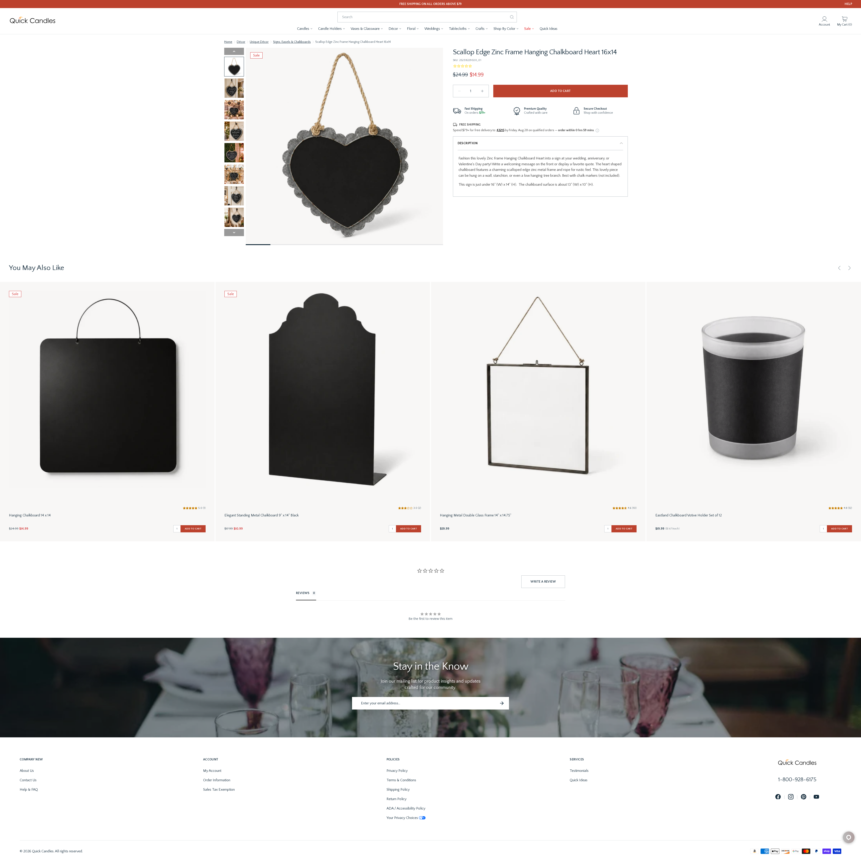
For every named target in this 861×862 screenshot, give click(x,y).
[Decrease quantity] (459, 91)
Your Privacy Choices (402, 818)
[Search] (512, 17)
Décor (241, 42)
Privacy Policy (397, 771)
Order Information (216, 780)
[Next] (849, 268)
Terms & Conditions (401, 780)
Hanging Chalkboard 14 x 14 (30, 515)
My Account (212, 771)
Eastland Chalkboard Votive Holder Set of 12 (688, 515)
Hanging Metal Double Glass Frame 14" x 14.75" (475, 515)
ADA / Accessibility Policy (406, 808)
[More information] (597, 130)
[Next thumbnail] (234, 232)
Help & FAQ (29, 790)
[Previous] (839, 268)
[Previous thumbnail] (234, 51)
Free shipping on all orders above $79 (430, 4)
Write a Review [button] (543, 581)
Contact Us (28, 780)
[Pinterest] (803, 797)
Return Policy (397, 799)
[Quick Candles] (32, 21)
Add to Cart (560, 91)
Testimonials (579, 771)
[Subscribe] (501, 703)
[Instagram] (791, 797)
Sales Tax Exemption (219, 790)
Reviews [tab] (303, 593)
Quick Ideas (578, 780)
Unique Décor (259, 42)
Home (228, 42)
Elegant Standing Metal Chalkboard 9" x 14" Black (261, 515)
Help (848, 4)
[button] (305, 28)
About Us (27, 771)
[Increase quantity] (482, 91)
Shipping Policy (398, 790)
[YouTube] (816, 797)
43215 (500, 130)
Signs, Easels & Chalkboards (292, 42)
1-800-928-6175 (797, 780)
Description (468, 143)
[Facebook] (778, 797)
